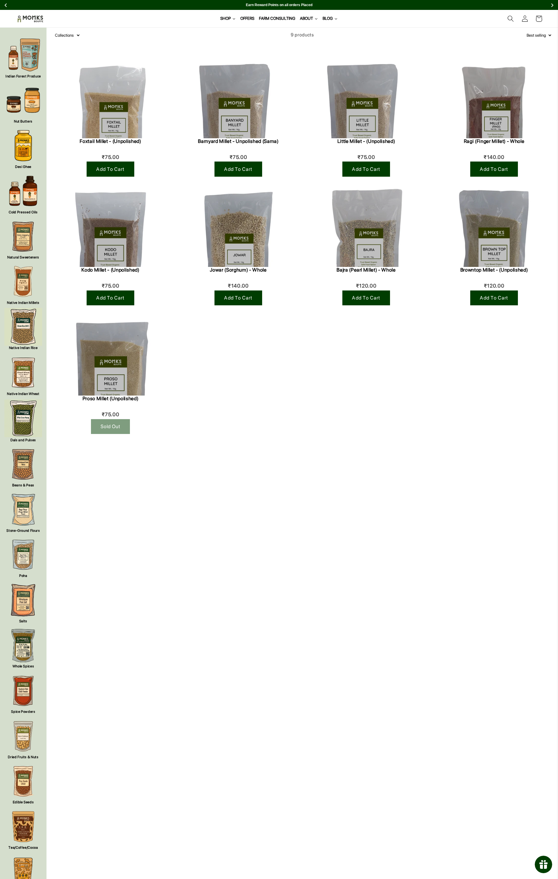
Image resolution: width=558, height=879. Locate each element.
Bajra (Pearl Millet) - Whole (366, 270)
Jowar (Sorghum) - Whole (238, 270)
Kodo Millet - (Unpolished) (110, 270)
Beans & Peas (23, 485)
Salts (23, 621)
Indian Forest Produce (23, 76)
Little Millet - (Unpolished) (366, 141)
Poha (23, 576)
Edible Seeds (23, 802)
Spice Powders (23, 712)
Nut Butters (23, 121)
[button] (511, 19)
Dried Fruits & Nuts (23, 757)
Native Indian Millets (23, 303)
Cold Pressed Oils (23, 212)
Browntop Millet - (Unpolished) (494, 270)
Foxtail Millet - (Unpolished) (110, 141)
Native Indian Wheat (23, 394)
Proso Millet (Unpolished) (111, 398)
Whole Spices (23, 666)
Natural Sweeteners (23, 257)
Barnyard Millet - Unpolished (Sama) (238, 141)
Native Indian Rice (23, 348)
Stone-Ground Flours (23, 531)
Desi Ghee (23, 167)
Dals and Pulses (23, 440)
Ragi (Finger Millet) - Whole (494, 141)
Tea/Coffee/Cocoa (23, 848)
